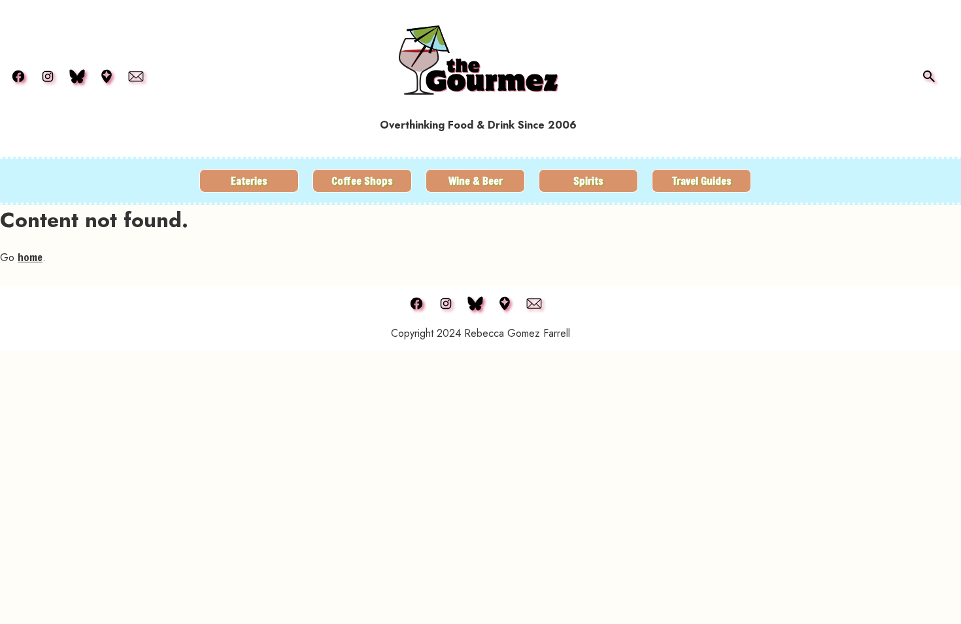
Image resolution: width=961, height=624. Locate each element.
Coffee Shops (362, 180)
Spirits (588, 180)
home (30, 257)
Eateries (249, 180)
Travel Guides (702, 180)
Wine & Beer (475, 180)
